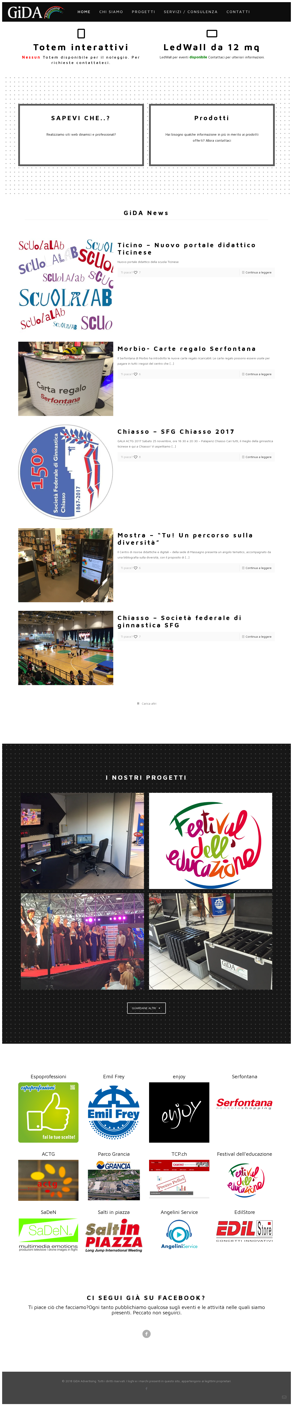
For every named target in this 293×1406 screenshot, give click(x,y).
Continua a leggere (259, 272)
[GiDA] (36, 11)
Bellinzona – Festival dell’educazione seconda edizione (211, 841)
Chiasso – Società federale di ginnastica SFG (180, 621)
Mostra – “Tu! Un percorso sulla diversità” (186, 538)
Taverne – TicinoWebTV (82, 841)
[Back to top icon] (272, 1397)
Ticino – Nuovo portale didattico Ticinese (187, 248)
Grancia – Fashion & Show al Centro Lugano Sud (82, 941)
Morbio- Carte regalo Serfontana (187, 348)
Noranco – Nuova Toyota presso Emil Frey (210, 941)
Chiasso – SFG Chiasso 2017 (176, 431)
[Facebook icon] (146, 1388)
